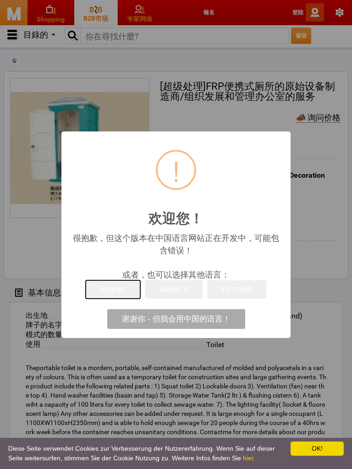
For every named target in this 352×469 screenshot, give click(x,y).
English (113, 289)
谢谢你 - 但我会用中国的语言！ (176, 319)
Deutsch (174, 289)
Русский (237, 289)
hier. (249, 458)
